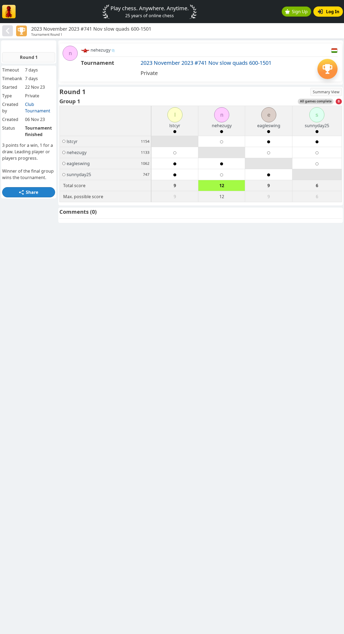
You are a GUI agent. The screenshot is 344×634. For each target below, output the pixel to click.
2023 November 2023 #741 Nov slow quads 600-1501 (206, 62)
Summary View (326, 91)
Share (32, 192)
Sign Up (300, 12)
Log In (332, 12)
